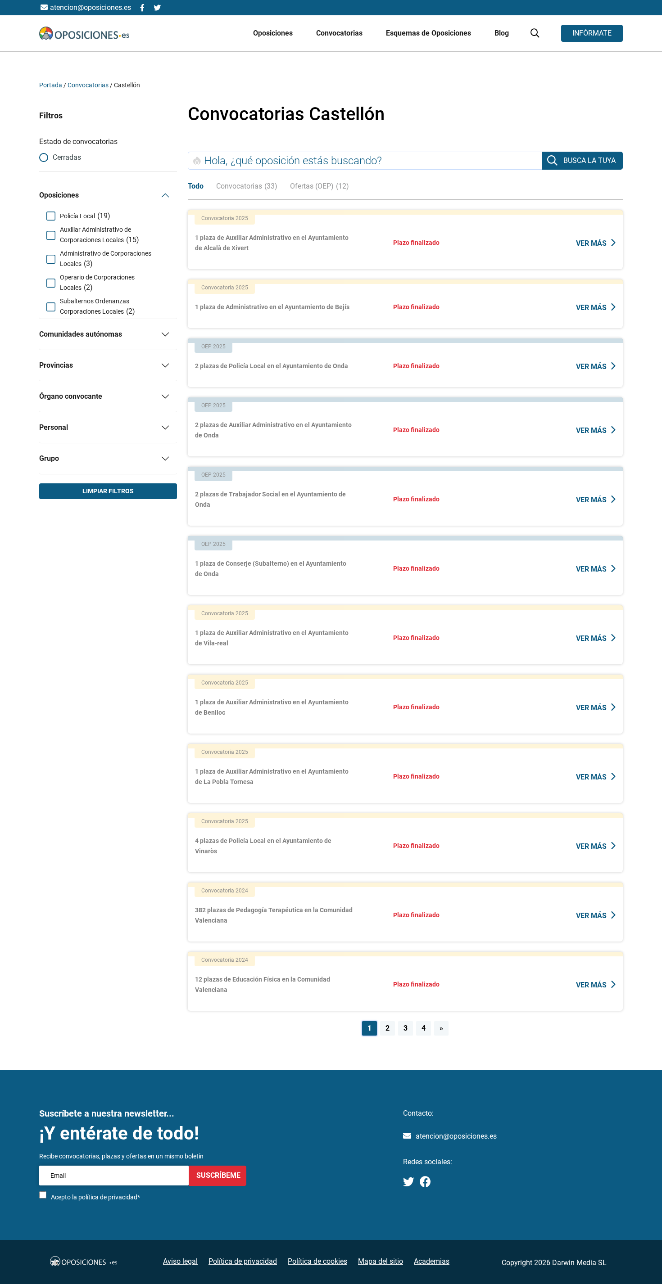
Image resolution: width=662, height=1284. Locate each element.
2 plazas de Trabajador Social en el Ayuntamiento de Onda (270, 499)
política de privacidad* (109, 1197)
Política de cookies (317, 1261)
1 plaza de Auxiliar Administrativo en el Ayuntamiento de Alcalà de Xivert (272, 243)
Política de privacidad (243, 1261)
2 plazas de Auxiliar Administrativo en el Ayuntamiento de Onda (273, 430)
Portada (50, 85)
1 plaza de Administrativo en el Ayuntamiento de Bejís (272, 307)
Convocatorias (88, 85)
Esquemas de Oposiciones (429, 33)
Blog (501, 33)
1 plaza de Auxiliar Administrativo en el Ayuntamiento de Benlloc (272, 707)
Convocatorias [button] (340, 33)
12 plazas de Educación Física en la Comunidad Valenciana (262, 984)
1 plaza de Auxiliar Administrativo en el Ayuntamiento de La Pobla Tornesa (272, 776)
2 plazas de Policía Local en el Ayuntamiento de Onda (271, 365)
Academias (431, 1261)
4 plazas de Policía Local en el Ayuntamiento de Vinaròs (263, 846)
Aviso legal (180, 1261)
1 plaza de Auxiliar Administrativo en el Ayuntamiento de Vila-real (272, 638)
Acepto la (95, 1197)
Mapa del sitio (380, 1261)
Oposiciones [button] (274, 33)
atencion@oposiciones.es (456, 1136)
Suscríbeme (217, 1175)
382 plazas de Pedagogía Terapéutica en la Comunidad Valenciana (274, 915)
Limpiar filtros (108, 491)
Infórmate (592, 33)
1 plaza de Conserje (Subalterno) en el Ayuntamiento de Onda (270, 568)
